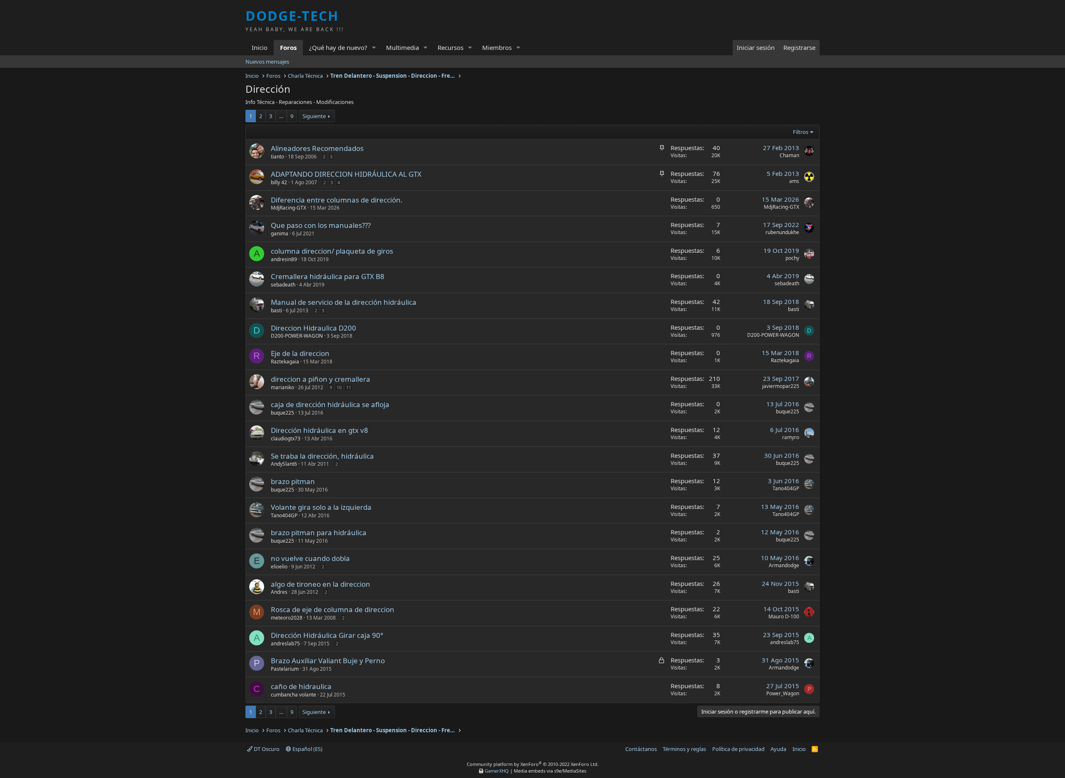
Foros (288, 47)
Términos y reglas (684, 749)
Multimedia (402, 47)
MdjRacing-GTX (288, 207)
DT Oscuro (266, 749)
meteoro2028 (286, 617)
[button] (374, 47)
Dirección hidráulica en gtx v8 (319, 430)
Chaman (789, 155)
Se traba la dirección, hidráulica (322, 456)
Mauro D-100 (783, 616)
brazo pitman (293, 481)
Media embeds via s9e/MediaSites (550, 771)
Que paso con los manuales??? (321, 225)
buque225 (282, 412)
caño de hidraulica (301, 686)
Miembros (497, 47)
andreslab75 (285, 643)
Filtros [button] (800, 132)
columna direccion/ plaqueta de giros (332, 251)
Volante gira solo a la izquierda (321, 507)
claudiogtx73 (285, 438)
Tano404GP (786, 488)
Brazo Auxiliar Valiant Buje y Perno (328, 660)
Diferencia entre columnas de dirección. (337, 200)
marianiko (282, 387)
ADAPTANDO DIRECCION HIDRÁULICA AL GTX (346, 174)
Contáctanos (641, 749)
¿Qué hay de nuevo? (338, 47)
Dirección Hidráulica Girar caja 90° (327, 635)
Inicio (259, 47)
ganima (279, 233)
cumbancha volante (293, 694)
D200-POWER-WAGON (297, 335)
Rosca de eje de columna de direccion (332, 609)
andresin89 (284, 259)
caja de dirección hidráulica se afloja (330, 404)
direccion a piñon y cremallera (320, 379)
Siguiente (314, 116)
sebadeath (283, 284)
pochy (792, 258)
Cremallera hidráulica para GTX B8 (327, 276)
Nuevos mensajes (267, 61)
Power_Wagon (782, 693)
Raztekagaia (285, 361)
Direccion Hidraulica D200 (313, 328)
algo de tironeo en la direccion (320, 584)
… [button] (281, 116)
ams (794, 181)
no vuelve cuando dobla (310, 558)
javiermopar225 (780, 386)
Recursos (450, 47)
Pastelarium (285, 668)
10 (339, 387)
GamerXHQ (497, 771)
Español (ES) (306, 749)
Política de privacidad (738, 749)
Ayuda (778, 749)
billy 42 (279, 182)
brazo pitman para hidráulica (319, 532)
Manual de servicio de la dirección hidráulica (343, 302)
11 (348, 387)
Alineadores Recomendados (317, 148)
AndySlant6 (284, 463)
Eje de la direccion (300, 353)
